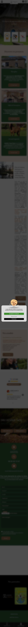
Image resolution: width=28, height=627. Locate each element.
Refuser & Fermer (14, 316)
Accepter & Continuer (14, 313)
